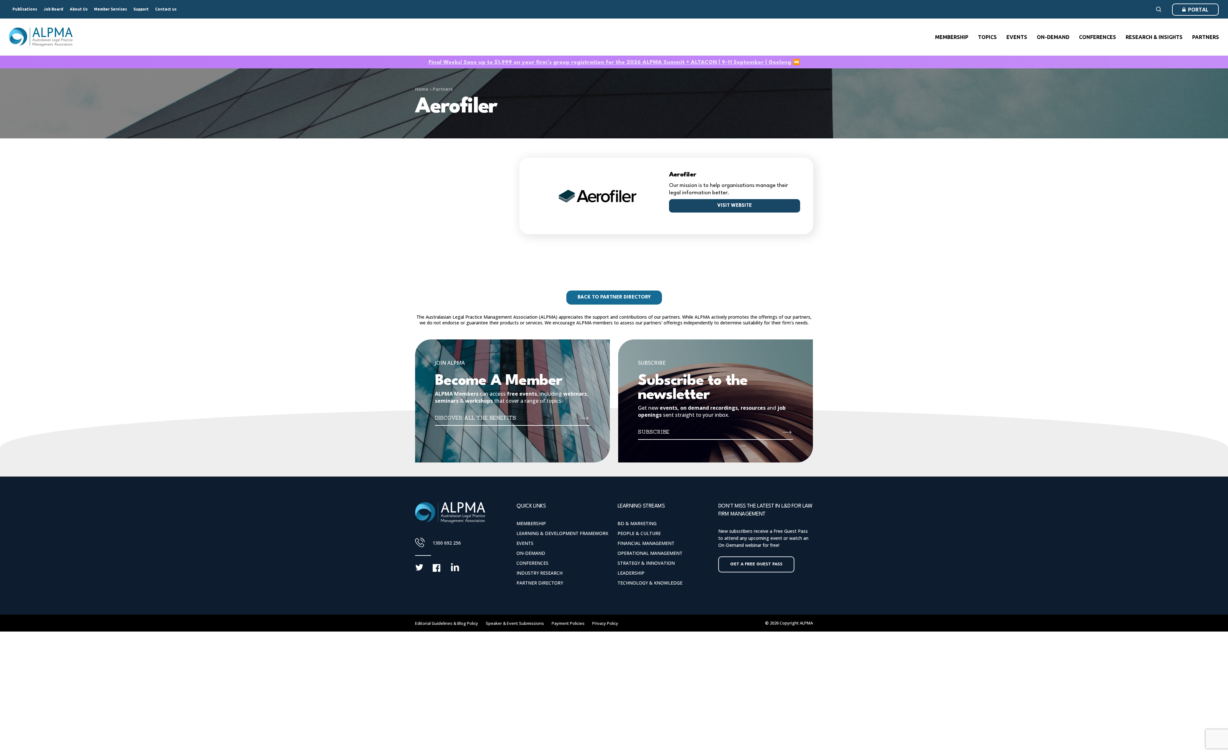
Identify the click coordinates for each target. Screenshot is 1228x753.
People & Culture (639, 533)
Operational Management (650, 553)
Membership (531, 523)
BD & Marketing (637, 523)
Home (422, 89)
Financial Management (646, 543)
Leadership (631, 573)
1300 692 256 (447, 543)
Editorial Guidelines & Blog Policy (446, 623)
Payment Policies (568, 623)
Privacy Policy (605, 623)
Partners (443, 89)
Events (524, 543)
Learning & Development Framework (562, 533)
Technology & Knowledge (650, 583)
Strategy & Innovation (646, 563)
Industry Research (539, 573)
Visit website (734, 205)
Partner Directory (539, 583)
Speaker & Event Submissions (515, 623)
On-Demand (530, 553)
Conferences (532, 563)
